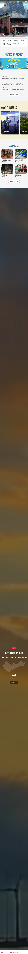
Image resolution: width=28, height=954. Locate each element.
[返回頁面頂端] (26, 952)
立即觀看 (13, 682)
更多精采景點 (13, 181)
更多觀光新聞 (13, 94)
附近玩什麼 (15, 952)
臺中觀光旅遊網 (14, 2)
